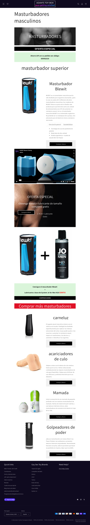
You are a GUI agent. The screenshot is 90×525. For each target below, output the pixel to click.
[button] (3, 4)
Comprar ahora (61, 144)
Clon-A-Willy (35, 488)
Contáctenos (7, 471)
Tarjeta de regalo (36, 468)
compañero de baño (37, 471)
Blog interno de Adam (10, 488)
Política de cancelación (81, 521)
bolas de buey (35, 482)
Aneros (33, 474)
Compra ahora (60, 343)
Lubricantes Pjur (36, 485)
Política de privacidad (49, 520)
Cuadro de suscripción (10, 485)
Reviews (6, 482)
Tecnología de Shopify (27, 520)
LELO (33, 477)
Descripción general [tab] (55, 124)
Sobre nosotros (8, 480)
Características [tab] (68, 124)
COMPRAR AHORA (45, 298)
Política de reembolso (38, 520)
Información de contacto (80, 520)
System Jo (34, 491)
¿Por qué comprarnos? (10, 477)
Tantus (33, 480)
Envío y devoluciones (9, 474)
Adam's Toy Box (18, 520)
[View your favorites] (7, 4)
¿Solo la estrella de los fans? (11, 491)
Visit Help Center (64, 468)
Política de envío (69, 520)
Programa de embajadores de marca (13, 494)
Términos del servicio (60, 520)
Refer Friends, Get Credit (10, 468)
